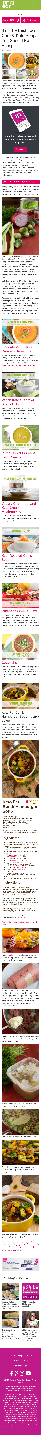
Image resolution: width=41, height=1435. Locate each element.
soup (8, 1250)
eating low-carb (9, 1244)
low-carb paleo (28, 1248)
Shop (25, 1360)
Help (20, 1355)
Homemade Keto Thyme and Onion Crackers (18, 365)
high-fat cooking (20, 1244)
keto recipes (25, 1246)
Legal (28, 1380)
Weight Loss (32, 20)
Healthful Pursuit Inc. (17, 1380)
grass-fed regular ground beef (20, 860)
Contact (16, 1360)
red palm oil (15, 855)
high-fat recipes (30, 1244)
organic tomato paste (18, 869)
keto (37, 1244)
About (12, 1355)
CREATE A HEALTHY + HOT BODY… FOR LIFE (21, 182)
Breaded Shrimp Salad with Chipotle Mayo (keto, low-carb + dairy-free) (10, 1305)
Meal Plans (9, 20)
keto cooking (5, 1246)
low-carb (9, 1248)
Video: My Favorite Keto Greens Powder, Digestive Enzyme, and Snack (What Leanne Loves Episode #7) (30, 1335)
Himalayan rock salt (13, 857)
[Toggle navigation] (36, 5)
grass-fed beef (9, 998)
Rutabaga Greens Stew (19, 611)
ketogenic (33, 1246)
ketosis (4, 1248)
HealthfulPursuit (8, 5)
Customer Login (20, 1365)
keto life (18, 1246)
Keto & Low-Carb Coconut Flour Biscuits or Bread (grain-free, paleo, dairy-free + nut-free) (10, 1334)
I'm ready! (20, 149)
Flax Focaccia (21, 918)
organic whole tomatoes (20, 867)
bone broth (19, 1242)
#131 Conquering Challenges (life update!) (29, 1304)
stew (12, 1250)
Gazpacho (9, 662)
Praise (29, 1355)
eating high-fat (27, 1242)
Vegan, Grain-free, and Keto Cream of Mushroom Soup (19, 508)
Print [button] (27, 802)
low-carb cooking (18, 1248)
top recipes (17, 1250)
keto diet (12, 1246)
